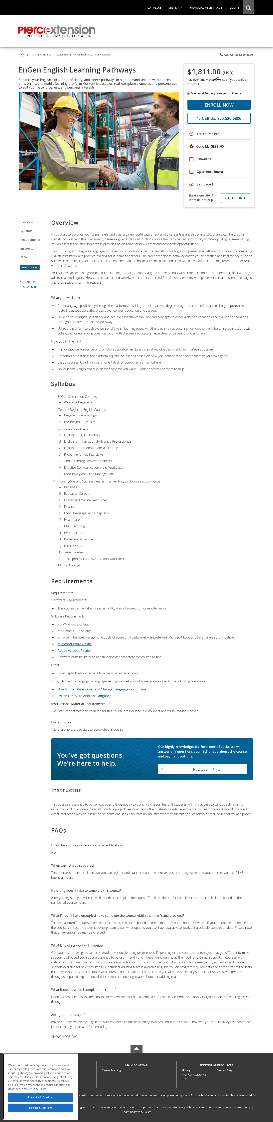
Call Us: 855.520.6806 (236, 54)
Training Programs (40, 54)
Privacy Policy (142, 1112)
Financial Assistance (194, 1074)
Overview (26, 222)
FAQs (23, 257)
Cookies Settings (41, 1107)
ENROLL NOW (219, 105)
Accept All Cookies (41, 1097)
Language (62, 54)
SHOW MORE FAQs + (66, 1036)
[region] (40, 1086)
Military (186, 1070)
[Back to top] (136, 1064)
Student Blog (224, 1070)
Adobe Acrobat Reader (74, 650)
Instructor (27, 248)
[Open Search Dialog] (248, 7)
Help (184, 1079)
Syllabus (26, 231)
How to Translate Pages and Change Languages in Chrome (102, 689)
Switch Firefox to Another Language (85, 696)
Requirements (30, 240)
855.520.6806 (28, 287)
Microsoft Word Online (75, 644)
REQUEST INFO (235, 198)
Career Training (111, 1070)
